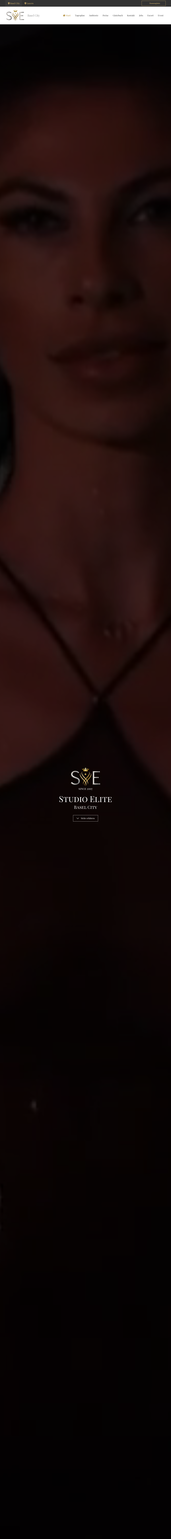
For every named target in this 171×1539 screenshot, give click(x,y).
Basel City (15, 3)
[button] (154, 3)
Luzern (30, 3)
